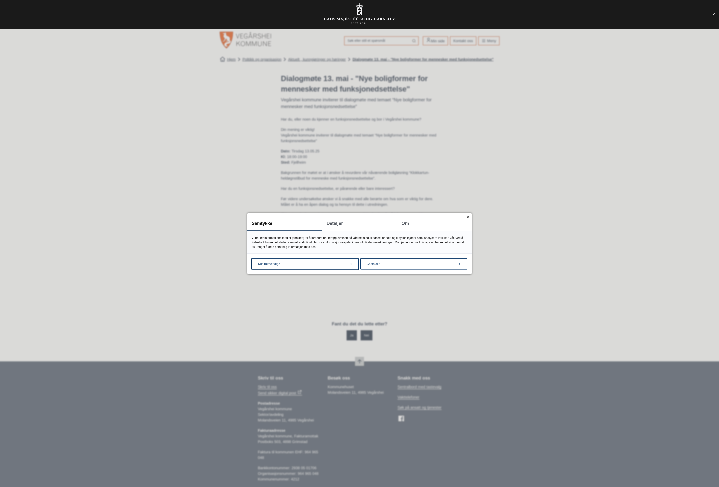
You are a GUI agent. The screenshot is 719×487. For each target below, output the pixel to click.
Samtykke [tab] (262, 223)
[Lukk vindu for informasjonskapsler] (468, 217)
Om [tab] (405, 223)
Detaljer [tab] (335, 223)
